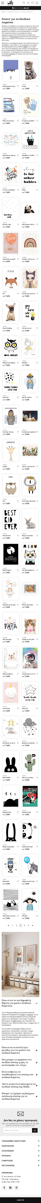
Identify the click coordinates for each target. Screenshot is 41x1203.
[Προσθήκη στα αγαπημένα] (18, 86)
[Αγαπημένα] (32, 2)
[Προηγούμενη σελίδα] (8, 925)
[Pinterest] (16, 1187)
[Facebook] (4, 1187)
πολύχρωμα (14, 37)
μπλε (14, 1021)
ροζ (31, 1031)
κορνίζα (12, 54)
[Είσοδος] (28, 2)
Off (26, 8)
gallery (25, 47)
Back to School (21, 8)
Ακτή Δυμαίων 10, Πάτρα (12, 1176)
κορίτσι (30, 1015)
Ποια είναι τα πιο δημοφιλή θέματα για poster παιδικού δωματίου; (16, 1003)
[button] (2, 3)
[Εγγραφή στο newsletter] (35, 1130)
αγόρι (23, 1015)
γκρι (31, 1023)
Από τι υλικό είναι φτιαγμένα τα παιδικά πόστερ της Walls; (19, 1085)
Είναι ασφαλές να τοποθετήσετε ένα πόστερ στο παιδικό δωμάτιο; (17, 1075)
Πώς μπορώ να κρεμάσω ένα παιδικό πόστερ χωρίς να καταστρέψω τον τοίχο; (17, 1062)
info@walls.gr (14, 1179)
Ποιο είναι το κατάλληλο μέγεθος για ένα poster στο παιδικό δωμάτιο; (16, 1050)
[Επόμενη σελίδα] (32, 925)
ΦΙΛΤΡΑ (21, 1200)
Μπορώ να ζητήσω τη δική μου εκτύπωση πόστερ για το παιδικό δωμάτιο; (18, 1096)
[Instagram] (10, 1187)
